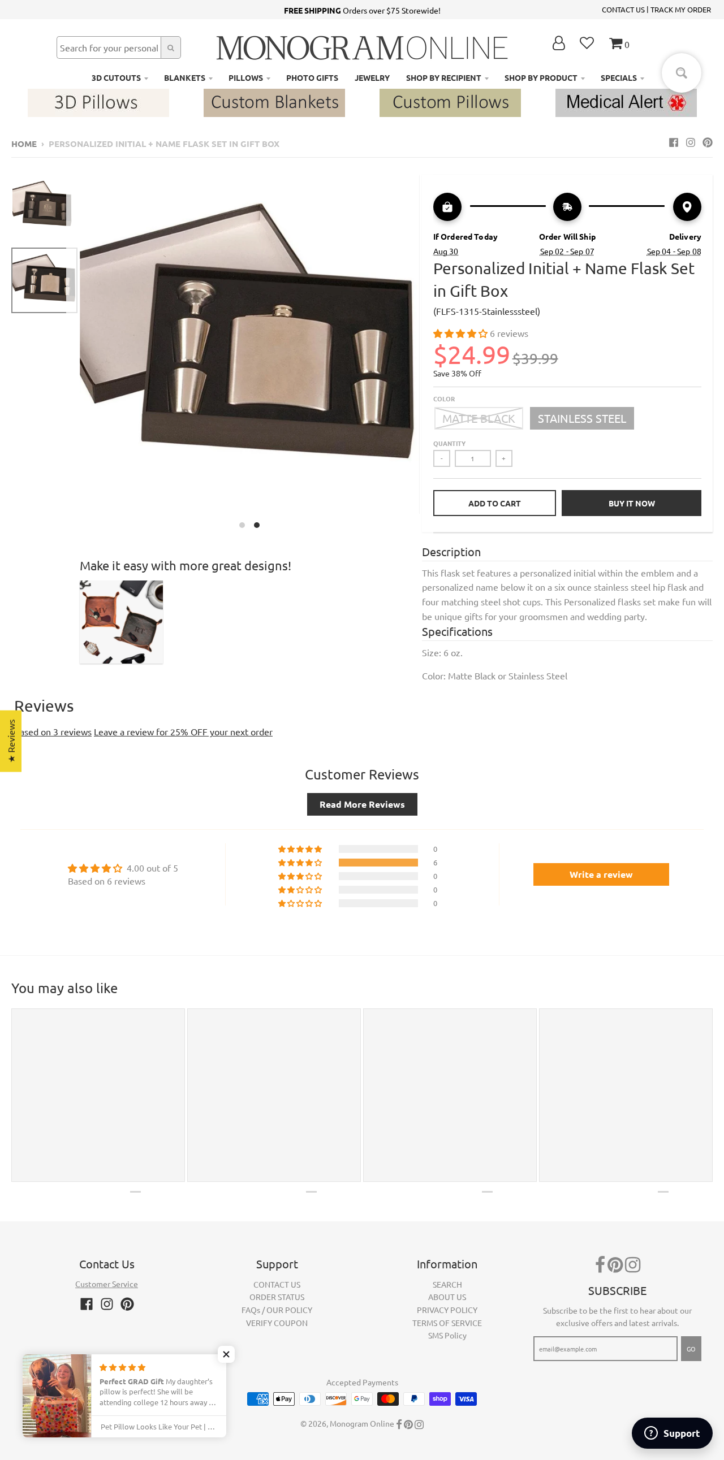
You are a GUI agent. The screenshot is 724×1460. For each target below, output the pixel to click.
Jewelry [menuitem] (372, 77)
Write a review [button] (601, 874)
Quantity (449, 443)
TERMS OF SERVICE (447, 1323)
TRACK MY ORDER (680, 9)
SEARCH (447, 1284)
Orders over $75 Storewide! (362, 10)
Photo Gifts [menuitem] (312, 77)
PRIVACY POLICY (447, 1310)
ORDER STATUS (276, 1297)
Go (691, 1348)
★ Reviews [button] (10, 741)
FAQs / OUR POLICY (277, 1310)
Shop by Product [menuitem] (541, 77)
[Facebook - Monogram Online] (674, 142)
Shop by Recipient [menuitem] (443, 77)
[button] (461, 333)
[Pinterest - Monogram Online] (708, 142)
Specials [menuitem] (619, 77)
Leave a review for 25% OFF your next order (183, 731)
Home (24, 143)
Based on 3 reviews (53, 731)
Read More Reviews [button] (362, 804)
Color (444, 398)
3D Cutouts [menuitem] (116, 77)
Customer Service (106, 1284)
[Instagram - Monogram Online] (691, 142)
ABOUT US (447, 1297)
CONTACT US (623, 9)
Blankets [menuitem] (184, 77)
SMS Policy (447, 1335)
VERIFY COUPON (277, 1323)
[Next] (426, 355)
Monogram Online (362, 1423)
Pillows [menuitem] (246, 77)
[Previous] (73, 355)
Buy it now (632, 503)
